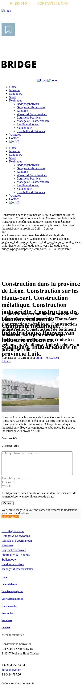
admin (39, 357)
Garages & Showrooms (16, 535)
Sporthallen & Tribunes (16, 554)
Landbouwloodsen (13, 564)
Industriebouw (9, 584)
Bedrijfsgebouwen (13, 531)
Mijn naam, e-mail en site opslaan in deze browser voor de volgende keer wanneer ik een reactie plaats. (39, 494)
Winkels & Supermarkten (17, 540)
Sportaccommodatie (12, 598)
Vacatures (7, 620)
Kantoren (7, 545)
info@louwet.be (11, 669)
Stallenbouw (9, 559)
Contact (6, 627)
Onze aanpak (9, 605)
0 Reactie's (52, 357)
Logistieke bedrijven (14, 550)
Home (5, 577)
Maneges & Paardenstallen (18, 569)
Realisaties (7, 613)
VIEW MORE (10, 516)
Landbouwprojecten (12, 591)
